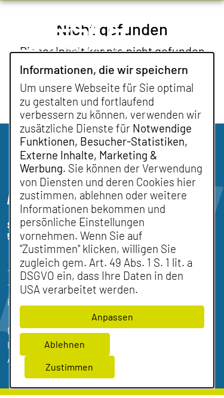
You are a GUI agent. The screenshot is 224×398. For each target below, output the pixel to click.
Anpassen (112, 316)
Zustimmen (69, 366)
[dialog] (112, 220)
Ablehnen (64, 344)
